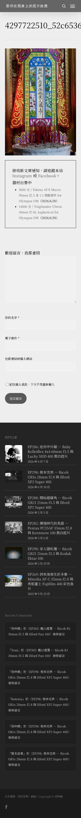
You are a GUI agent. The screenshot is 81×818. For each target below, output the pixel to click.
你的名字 (12, 317)
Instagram (22, 175)
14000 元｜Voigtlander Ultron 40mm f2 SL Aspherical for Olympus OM (40, 212)
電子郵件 (12, 338)
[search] (64, 6)
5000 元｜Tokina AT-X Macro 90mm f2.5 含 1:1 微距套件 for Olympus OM (40, 195)
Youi (14, 650)
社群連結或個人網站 (18, 358)
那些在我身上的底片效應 (27, 6)
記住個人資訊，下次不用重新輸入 (32, 384)
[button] (72, 6)
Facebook (47, 175)
